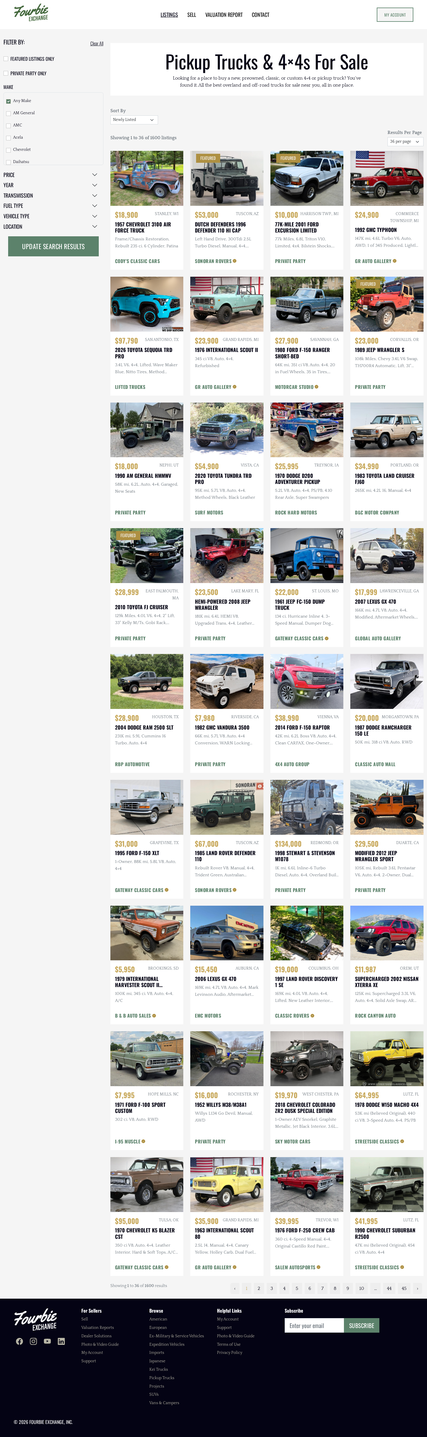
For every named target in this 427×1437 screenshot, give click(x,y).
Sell (84, 1319)
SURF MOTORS (209, 512)
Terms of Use (229, 1344)
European (158, 1327)
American (158, 1319)
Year (8, 185)
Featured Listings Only (32, 58)
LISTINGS (169, 14)
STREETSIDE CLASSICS (377, 1141)
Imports (156, 1352)
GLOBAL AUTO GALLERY (378, 638)
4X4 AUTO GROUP (292, 764)
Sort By (118, 110)
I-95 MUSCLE (128, 1141)
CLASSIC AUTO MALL (375, 764)
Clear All (96, 43)
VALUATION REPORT (224, 14)
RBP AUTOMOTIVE (132, 764)
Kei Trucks (158, 1369)
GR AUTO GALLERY (373, 261)
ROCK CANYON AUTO (375, 1015)
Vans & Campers (164, 1403)
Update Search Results (53, 246)
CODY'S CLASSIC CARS (137, 261)
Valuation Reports (97, 1327)
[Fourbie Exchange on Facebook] (19, 1342)
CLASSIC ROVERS (292, 1015)
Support (88, 1361)
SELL (191, 14)
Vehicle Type (16, 216)
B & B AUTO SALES (133, 1015)
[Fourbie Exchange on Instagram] (33, 1342)
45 (404, 1288)
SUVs (154, 1394)
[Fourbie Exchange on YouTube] (47, 1342)
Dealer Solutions (96, 1336)
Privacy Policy (229, 1352)
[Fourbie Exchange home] (35, 1319)
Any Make (22, 101)
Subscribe (361, 1325)
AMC (17, 125)
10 (361, 1288)
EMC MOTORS (208, 1015)
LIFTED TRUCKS (130, 387)
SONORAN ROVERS (213, 261)
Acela (18, 137)
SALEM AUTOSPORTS (295, 1267)
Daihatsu (21, 162)
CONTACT (260, 14)
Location (12, 226)
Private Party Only (28, 73)
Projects (156, 1386)
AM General (24, 113)
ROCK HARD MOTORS (296, 512)
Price (9, 174)
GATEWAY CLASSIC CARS (299, 638)
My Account (395, 15)
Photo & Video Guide (100, 1344)
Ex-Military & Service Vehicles (176, 1336)
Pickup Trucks (161, 1378)
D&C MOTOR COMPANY (377, 512)
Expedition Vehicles (166, 1344)
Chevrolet (22, 149)
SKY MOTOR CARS (293, 1141)
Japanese (157, 1361)
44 (389, 1288)
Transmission (18, 195)
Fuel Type (13, 205)
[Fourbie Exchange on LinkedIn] (61, 1342)
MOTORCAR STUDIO (294, 387)
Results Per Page (404, 132)
